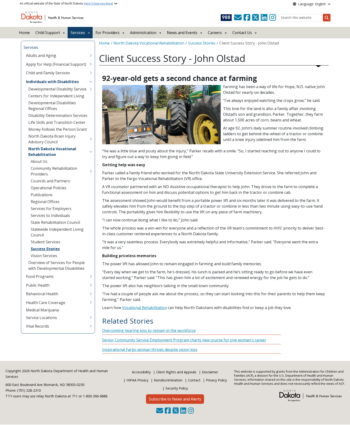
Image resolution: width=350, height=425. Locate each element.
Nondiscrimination (168, 380)
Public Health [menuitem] (38, 285)
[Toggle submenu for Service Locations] (90, 317)
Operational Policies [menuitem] (48, 187)
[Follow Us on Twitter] (255, 18)
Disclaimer (210, 372)
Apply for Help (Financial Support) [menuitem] (56, 64)
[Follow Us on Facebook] (247, 18)
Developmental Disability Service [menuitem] (57, 89)
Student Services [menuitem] (45, 242)
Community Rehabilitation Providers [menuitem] (54, 171)
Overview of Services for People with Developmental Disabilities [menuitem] (56, 265)
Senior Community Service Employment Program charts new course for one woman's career (184, 340)
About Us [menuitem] (39, 161)
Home (24, 32)
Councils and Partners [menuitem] (50, 181)
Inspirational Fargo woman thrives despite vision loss (149, 349)
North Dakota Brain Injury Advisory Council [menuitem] (51, 139)
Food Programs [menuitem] (40, 276)
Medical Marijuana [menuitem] (42, 310)
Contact (194, 380)
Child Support (47, 32)
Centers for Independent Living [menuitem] (56, 96)
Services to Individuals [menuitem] (50, 215)
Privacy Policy (216, 380)
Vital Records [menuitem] (37, 326)
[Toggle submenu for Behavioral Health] (90, 294)
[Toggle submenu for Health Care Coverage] (90, 302)
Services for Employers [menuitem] (51, 208)
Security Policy (176, 388)
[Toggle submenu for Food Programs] (90, 276)
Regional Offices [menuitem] (45, 201)
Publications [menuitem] (42, 194)
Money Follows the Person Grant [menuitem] (57, 129)
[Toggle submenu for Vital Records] (90, 326)
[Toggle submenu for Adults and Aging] (90, 55)
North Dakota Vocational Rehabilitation (149, 43)
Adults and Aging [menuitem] (41, 55)
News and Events (182, 32)
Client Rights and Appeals (176, 372)
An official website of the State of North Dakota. (66, 3)
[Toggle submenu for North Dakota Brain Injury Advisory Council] (90, 139)
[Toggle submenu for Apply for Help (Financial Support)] (90, 64)
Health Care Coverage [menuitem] (45, 302)
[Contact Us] (238, 18)
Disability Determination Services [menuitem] (57, 115)
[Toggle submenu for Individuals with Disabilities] (90, 82)
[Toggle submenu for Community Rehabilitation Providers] (90, 171)
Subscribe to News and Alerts (175, 399)
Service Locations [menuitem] (41, 317)
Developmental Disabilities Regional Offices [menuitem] (52, 105)
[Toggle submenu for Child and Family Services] (90, 73)
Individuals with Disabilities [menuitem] (52, 81)
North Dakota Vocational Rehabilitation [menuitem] (52, 151)
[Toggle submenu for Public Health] (90, 285)
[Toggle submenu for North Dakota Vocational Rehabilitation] (90, 152)
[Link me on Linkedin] (264, 18)
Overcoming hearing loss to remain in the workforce (149, 330)
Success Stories (201, 43)
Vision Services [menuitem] (44, 255)
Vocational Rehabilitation (144, 307)
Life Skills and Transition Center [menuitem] (56, 122)
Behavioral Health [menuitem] (42, 293)
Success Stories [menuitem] (45, 248)
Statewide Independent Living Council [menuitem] (57, 232)
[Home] (53, 17)
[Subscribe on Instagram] (272, 18)
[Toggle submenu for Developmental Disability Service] (90, 89)
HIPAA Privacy (137, 380)
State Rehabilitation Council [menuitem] (55, 222)
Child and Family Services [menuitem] (48, 72)
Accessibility (141, 372)
